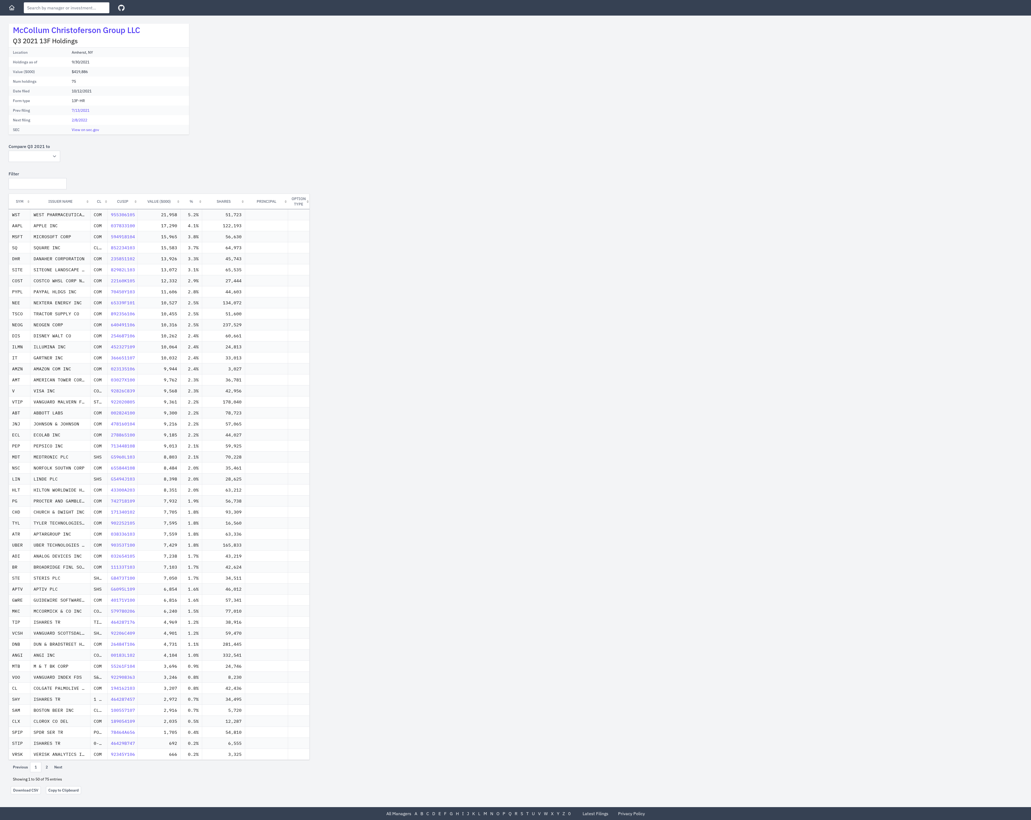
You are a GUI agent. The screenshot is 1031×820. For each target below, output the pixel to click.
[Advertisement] (238, 61)
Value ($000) (159, 201)
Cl (99, 201)
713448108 (123, 446)
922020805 (123, 401)
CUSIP (122, 201)
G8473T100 (123, 578)
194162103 (123, 688)
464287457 (123, 699)
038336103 (123, 534)
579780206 (123, 611)
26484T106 (123, 644)
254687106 (123, 335)
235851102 (123, 258)
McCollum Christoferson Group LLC (76, 30)
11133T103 (123, 567)
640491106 (123, 324)
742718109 (123, 501)
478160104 (123, 424)
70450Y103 (123, 291)
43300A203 (123, 490)
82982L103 (123, 269)
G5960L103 (123, 457)
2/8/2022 (79, 120)
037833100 (123, 225)
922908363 (123, 677)
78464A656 (123, 732)
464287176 (123, 622)
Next (58, 767)
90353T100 (123, 545)
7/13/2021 (80, 110)
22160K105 (123, 280)
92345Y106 (123, 754)
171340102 (123, 512)
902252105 (123, 523)
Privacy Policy (631, 813)
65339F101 (123, 302)
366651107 (123, 357)
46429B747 (123, 743)
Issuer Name (60, 201)
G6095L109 (123, 589)
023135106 (123, 368)
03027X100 (123, 379)
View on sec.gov (85, 129)
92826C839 (123, 390)
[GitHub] (121, 8)
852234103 (123, 247)
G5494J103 (123, 479)
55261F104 (123, 666)
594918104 (123, 236)
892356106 (123, 313)
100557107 (123, 710)
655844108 (123, 468)
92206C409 (123, 633)
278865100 (123, 435)
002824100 (123, 413)
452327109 (123, 346)
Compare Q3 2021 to (29, 146)
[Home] (12, 8)
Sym (19, 201)
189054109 (123, 721)
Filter (14, 173)
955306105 (123, 214)
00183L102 (123, 655)
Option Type (299, 201)
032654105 (123, 556)
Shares (224, 201)
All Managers (398, 813)
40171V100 (123, 600)
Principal (266, 201)
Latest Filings (595, 813)
